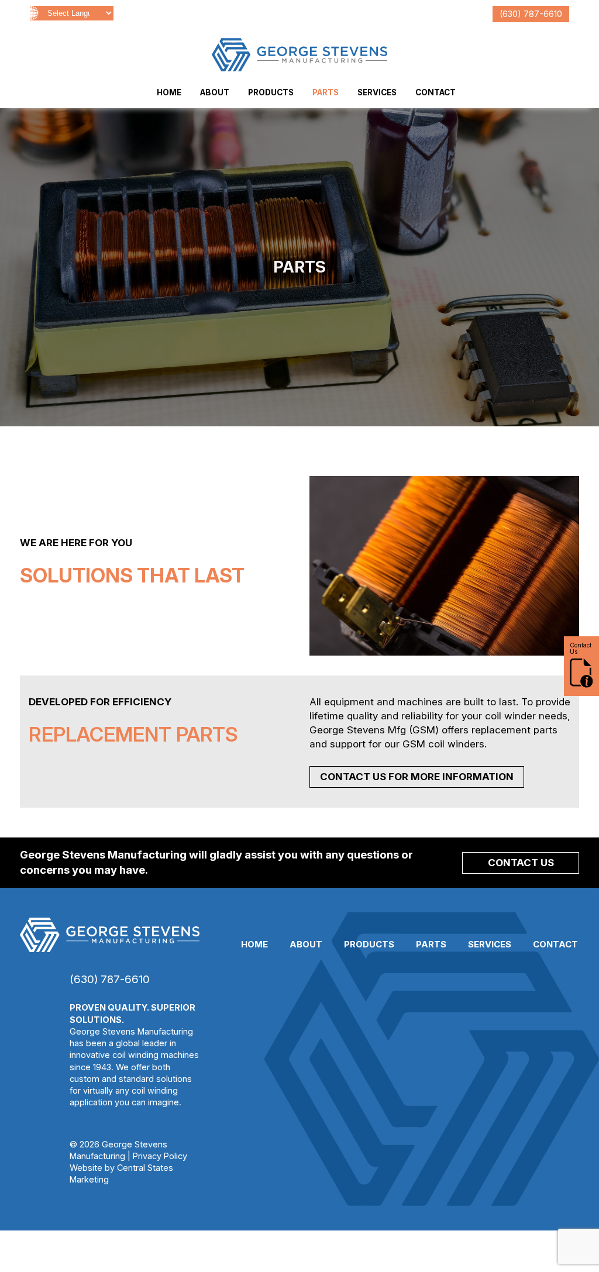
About (214, 92)
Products (271, 92)
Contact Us (521, 862)
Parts (325, 92)
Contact (435, 92)
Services (377, 92)
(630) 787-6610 (531, 14)
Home (169, 92)
